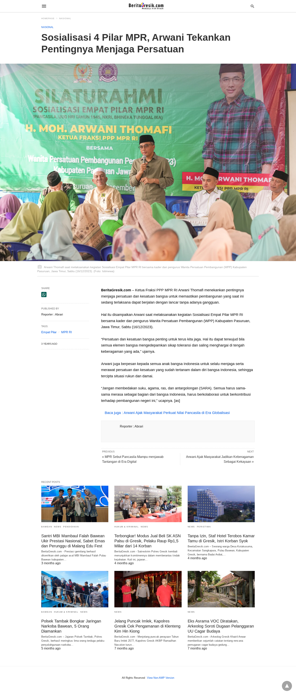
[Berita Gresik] (148, 6)
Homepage (48, 18)
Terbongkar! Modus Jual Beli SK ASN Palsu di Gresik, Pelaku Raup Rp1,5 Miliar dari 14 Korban (147, 541)
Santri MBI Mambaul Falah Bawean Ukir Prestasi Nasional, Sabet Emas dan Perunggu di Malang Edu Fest (73, 541)
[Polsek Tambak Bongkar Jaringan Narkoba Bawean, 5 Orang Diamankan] (74, 589)
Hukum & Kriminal (126, 527)
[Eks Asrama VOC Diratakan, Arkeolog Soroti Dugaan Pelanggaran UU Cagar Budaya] (221, 589)
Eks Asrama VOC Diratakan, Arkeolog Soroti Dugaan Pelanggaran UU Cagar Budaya (221, 626)
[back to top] (287, 686)
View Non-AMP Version (160, 677)
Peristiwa (204, 527)
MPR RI (66, 332)
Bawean (46, 527)
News (57, 527)
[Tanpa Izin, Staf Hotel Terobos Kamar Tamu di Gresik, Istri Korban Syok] (221, 504)
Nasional (65, 18)
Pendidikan (71, 527)
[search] (252, 6)
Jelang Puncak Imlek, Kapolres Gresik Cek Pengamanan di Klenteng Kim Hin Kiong (147, 626)
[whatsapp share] (44, 294)
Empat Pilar (49, 332)
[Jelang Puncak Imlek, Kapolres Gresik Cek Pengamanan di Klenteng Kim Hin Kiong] (147, 589)
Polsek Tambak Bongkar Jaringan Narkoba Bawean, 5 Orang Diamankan (71, 626)
